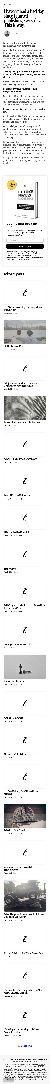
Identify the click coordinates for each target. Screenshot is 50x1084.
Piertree (14, 1065)
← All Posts (8, 1080)
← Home (7, 5)
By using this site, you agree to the (28, 1067)
